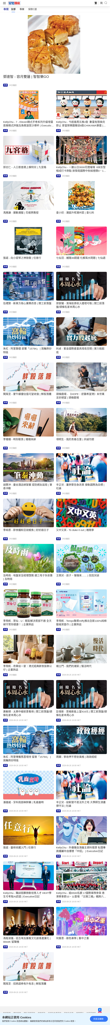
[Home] (14, 3)
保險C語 (32, 9)
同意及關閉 (98, 1019)
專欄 (22, 9)
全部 (13, 9)
